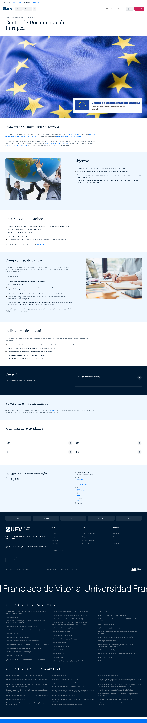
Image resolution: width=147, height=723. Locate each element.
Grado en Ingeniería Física (106, 624)
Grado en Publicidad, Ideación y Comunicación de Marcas (69, 661)
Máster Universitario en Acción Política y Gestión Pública (115, 690)
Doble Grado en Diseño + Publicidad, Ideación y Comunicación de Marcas (26, 660)
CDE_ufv (80, 500)
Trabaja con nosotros (88, 534)
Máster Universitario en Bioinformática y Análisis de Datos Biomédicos (27, 695)
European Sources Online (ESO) (17, 145)
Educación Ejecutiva (58, 547)
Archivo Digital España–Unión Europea (56, 143)
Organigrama (86, 537)
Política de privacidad (23, 569)
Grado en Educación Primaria (15, 655)
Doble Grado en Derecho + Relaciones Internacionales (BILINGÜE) (26, 630)
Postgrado (55, 537)
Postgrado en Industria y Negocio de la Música (66, 683)
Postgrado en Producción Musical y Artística (65, 679)
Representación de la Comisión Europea (68, 136)
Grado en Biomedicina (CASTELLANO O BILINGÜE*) (67, 619)
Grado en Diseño (103, 612)
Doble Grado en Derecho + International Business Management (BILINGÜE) (117, 632)
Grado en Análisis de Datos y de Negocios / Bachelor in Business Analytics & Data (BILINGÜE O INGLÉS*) (25, 621)
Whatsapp (116, 534)
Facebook (46, 518)
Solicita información (73, 721)
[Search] (34, 9)
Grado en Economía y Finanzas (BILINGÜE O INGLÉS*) (22, 626)
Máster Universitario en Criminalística (109, 675)
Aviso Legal (9, 569)
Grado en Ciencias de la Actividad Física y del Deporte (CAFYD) (71, 615)
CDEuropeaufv (81, 490)
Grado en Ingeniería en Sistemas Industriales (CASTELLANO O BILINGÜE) (117, 620)
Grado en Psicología (104, 661)
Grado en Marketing (12, 617)
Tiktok (129, 518)
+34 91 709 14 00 (36, 3)
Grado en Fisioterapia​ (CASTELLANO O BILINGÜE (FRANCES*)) (71, 612)
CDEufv (79, 495)
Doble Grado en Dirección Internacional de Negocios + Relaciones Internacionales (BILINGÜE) (26, 612)
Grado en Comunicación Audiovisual (109, 628)
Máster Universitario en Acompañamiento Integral (67, 705)
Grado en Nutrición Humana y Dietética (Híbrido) (67, 635)
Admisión (106, 9)
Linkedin (18, 518)
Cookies (36, 569)
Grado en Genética (57, 657)
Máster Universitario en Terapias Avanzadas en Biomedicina (24, 675)
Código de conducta (49, 569)
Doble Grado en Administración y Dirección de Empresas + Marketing (119, 653)
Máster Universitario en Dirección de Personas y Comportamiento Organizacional (118, 694)
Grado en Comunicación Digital (107, 650)
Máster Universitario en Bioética (15, 699)
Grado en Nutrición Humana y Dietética (64, 628)
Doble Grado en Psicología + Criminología (18, 652)
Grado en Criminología (58, 650)
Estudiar (99, 9)
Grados (54, 534)
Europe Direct (73, 134)
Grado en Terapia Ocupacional (61, 632)
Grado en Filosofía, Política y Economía (17, 637)
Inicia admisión (139, 9)
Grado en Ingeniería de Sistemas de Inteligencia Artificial (23, 641)
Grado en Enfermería (12, 633)
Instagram (101, 518)
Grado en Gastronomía (105, 657)
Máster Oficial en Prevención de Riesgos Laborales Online (115, 699)
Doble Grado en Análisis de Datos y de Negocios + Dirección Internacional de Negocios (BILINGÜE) (116, 645)
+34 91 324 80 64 (16, 3)
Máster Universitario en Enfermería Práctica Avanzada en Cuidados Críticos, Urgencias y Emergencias (26, 685)
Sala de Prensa (86, 543)
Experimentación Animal (59, 675)
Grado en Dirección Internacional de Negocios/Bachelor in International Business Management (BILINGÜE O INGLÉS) (70, 623)
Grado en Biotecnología (59, 643)
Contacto (116, 537)
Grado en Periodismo (58, 654)
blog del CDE (40, 244)
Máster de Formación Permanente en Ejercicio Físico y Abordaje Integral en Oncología (25, 703)
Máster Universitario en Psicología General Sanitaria (68, 686)
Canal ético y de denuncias (68, 569)
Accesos (29, 9)
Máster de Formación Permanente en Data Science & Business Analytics (117, 703)
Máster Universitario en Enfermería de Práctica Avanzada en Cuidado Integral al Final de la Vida (27, 691)
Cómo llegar (116, 543)
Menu (20, 9)
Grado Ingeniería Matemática (107, 641)
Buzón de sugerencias (89, 540)
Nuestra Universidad (117, 9)
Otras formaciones (57, 550)
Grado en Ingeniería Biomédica (61, 646)
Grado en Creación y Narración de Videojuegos (112, 615)
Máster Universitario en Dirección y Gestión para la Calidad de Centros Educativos (73, 700)
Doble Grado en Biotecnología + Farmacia (64, 639)
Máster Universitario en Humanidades (63, 695)
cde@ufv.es (51, 410)
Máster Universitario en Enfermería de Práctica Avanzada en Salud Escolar (26, 680)
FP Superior (55, 543)
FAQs (114, 540)
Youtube (73, 518)
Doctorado (55, 540)
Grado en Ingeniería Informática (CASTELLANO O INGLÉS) (115, 637)
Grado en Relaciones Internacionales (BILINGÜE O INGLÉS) (24, 648)
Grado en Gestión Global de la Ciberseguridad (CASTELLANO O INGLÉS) (27, 644)
